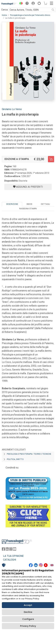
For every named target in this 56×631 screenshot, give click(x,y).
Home (4, 15)
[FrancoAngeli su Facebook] (3, 549)
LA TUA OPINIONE (13, 555)
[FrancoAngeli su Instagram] (10, 549)
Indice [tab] (29, 204)
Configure (28, 619)
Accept (28, 605)
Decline (28, 612)
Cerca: (4, 9)
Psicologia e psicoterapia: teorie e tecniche (29, 454)
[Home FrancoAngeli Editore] (9, 4)
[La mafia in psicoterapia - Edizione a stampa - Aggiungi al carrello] (51, 159)
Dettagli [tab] (45, 204)
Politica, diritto (15, 459)
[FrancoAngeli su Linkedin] (7, 549)
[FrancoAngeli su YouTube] (14, 549)
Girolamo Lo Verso (12, 109)
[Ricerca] (52, 10)
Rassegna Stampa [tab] (28, 209)
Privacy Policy (28, 626)
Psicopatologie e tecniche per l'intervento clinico (30, 15)
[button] (20, 3)
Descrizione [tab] (12, 204)
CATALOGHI (9, 559)
